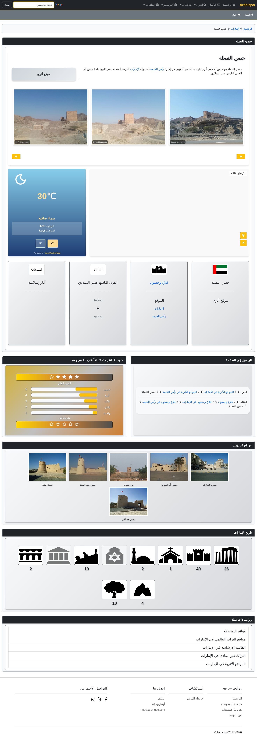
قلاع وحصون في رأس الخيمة (159, 401)
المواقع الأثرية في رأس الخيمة (179, 391)
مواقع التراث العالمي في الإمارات (221, 639)
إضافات (150, 4)
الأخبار (212, 4)
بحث (7, 4)
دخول (235, 14)
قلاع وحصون (159, 282)
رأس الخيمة (157, 69)
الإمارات (235, 28)
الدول (199, 4)
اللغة (247, 14)
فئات (185, 4)
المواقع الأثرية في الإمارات (218, 391)
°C (52, 243)
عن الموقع (236, 715)
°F (40, 243)
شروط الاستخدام (232, 709)
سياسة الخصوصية (231, 704)
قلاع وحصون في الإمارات (197, 401)
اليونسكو (168, 4)
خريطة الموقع (195, 698)
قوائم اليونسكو (235, 631)
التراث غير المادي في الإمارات (223, 656)
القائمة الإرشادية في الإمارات (224, 647)
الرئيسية (227, 4)
